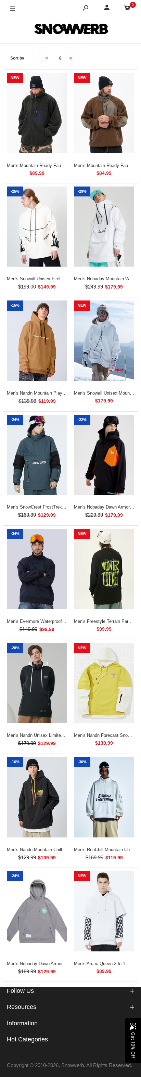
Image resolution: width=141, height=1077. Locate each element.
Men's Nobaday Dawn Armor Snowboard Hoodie (54, 963)
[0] (127, 8)
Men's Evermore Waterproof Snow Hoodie (48, 621)
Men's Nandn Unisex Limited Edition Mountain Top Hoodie (64, 735)
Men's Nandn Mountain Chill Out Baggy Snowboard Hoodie (65, 849)
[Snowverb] (70, 30)
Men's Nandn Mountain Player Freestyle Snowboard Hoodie (65, 393)
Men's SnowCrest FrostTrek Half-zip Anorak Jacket (57, 507)
